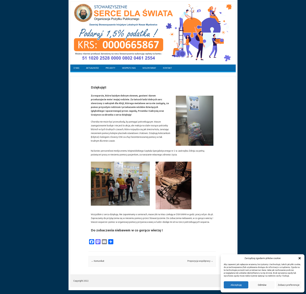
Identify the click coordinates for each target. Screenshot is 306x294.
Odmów (262, 285)
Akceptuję (236, 285)
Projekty (110, 68)
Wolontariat (149, 68)
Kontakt (167, 68)
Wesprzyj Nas (129, 68)
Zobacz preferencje (288, 285)
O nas (76, 68)
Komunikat (97, 261)
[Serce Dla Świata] (153, 63)
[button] (299, 258)
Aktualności (92, 68)
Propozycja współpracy (200, 261)
